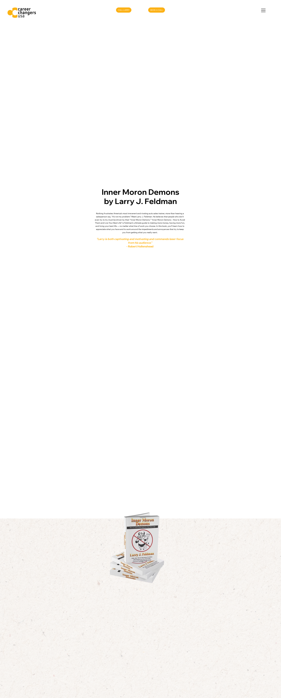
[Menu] (263, 10)
